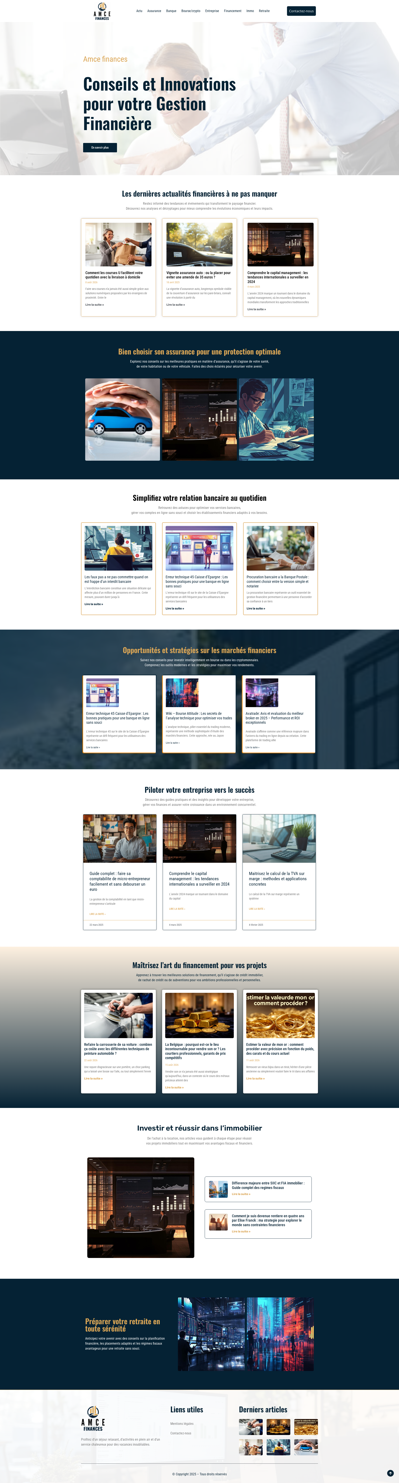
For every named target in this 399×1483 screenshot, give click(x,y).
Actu (139, 11)
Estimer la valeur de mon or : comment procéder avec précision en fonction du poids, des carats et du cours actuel (280, 1049)
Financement (232, 11)
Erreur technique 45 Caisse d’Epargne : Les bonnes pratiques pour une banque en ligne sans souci (197, 581)
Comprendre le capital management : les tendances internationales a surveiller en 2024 (278, 277)
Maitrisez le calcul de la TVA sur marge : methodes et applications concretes (278, 878)
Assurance (154, 11)
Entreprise (212, 11)
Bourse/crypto (190, 11)
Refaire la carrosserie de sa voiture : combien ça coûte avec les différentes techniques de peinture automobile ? (118, 1049)
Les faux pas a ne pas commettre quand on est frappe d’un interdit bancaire (116, 579)
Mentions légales (181, 1424)
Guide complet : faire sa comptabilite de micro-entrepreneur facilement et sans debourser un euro (120, 881)
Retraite (264, 11)
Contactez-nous (180, 1433)
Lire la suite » (94, 305)
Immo (250, 11)
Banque (171, 11)
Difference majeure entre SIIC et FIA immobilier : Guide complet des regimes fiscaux (268, 1185)
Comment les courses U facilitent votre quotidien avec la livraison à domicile (114, 275)
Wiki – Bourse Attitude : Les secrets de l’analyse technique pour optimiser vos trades (199, 715)
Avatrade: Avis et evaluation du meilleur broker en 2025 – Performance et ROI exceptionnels (274, 718)
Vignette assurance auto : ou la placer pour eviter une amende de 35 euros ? (198, 275)
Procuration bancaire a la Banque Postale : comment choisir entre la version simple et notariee (278, 581)
